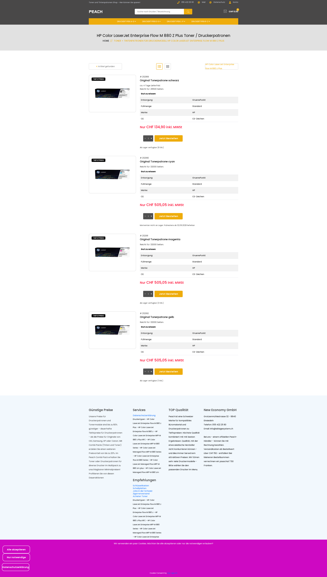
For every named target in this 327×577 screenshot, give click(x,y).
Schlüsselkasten (141, 485)
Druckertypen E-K (150, 21)
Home (106, 40)
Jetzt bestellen (168, 138)
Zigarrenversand (141, 493)
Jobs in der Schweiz (142, 490)
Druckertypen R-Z (200, 21)
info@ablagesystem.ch (221, 428)
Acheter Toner (140, 496)
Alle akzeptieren (16, 549)
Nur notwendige (16, 557)
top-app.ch (172, 573)
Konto (235, 2)
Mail (203, 2)
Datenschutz (219, 2)
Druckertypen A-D (126, 21)
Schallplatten (139, 488)
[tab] (159, 66)
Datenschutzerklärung (144, 415)
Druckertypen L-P (175, 21)
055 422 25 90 (187, 2)
